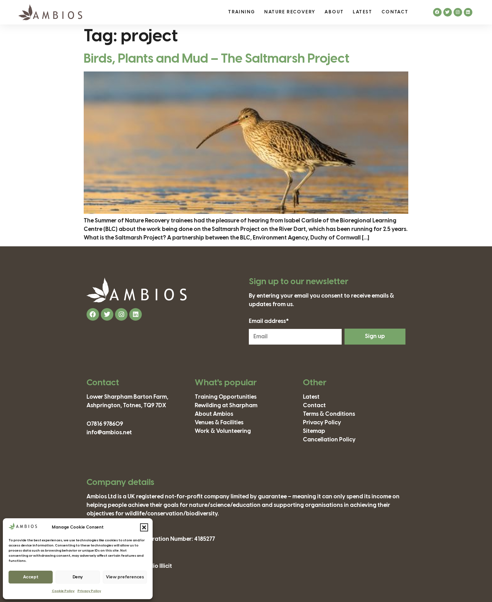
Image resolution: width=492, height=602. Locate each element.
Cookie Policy (63, 591)
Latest (362, 12)
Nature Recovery (289, 12)
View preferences (125, 577)
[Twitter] (447, 12)
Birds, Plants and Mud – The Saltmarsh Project (216, 59)
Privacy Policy (89, 591)
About (334, 12)
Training (241, 12)
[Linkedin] (468, 12)
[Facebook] (437, 12)
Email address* (269, 321)
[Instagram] (458, 12)
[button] (144, 527)
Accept (30, 577)
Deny (78, 577)
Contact (395, 12)
